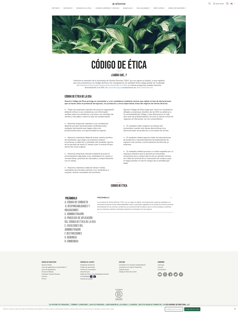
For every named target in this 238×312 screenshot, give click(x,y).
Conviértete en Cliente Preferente (130, 267)
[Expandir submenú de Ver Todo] (60, 8)
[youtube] (160, 274)
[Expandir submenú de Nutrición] (72, 8)
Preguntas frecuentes (87, 265)
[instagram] (165, 274)
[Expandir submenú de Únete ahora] (164, 8)
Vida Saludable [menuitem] (143, 8)
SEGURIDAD (133, 304)
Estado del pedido (86, 279)
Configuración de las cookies (117, 304)
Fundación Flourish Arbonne (51, 274)
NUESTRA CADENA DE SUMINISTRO (150, 304)
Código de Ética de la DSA (128, 272)
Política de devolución (87, 267)
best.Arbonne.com (145, 87)
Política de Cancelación (88, 270)
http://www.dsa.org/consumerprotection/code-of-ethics (103, 85)
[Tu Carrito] (227, 4)
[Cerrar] (235, 309)
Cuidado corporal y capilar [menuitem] (107, 8)
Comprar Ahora (124, 270)
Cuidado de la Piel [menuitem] (83, 8)
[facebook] (170, 274)
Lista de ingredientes (49, 270)
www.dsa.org (114, 87)
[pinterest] (181, 274)
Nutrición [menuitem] (68, 8)
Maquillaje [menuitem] (127, 8)
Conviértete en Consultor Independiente (132, 265)
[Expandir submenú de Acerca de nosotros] (185, 8)
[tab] (81, 198)
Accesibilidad (84, 276)
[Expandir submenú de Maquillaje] (133, 8)
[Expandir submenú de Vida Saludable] (150, 8)
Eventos (44, 276)
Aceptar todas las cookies (192, 309)
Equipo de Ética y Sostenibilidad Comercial (94, 274)
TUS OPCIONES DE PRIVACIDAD (58, 304)
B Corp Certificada (47, 272)
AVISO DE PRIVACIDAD (97, 304)
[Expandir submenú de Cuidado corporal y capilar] (119, 8)
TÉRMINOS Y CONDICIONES (79, 304)
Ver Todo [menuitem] (55, 8)
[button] (210, 4)
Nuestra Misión (47, 265)
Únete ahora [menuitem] (159, 8)
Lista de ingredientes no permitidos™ (54, 267)
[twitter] (176, 274)
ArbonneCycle (85, 272)
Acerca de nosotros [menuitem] (176, 8)
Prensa (44, 279)
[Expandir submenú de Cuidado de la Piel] (92, 8)
